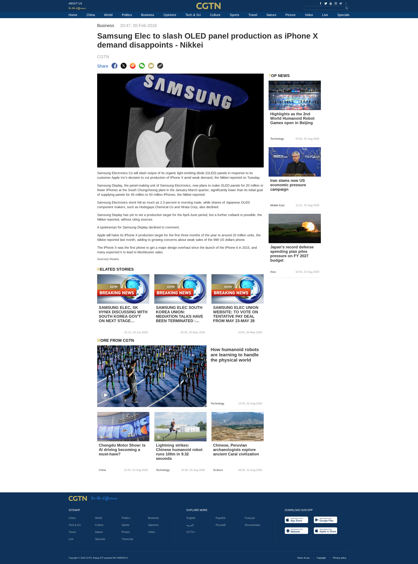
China (91, 15)
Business (147, 15)
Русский (220, 525)
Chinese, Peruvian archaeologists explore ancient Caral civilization (236, 449)
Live (325, 15)
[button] (105, 395)
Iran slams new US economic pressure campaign (288, 184)
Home (73, 15)
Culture (215, 15)
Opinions (169, 15)
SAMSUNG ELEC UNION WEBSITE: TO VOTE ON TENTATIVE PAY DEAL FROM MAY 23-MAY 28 (235, 314)
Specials (343, 15)
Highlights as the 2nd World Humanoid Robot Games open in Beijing (292, 118)
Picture (290, 15)
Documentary (252, 525)
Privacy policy (339, 558)
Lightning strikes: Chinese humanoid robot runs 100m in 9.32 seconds (179, 452)
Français (250, 518)
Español (220, 518)
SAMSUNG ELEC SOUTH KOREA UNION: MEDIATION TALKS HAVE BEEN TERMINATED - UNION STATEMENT (179, 314)
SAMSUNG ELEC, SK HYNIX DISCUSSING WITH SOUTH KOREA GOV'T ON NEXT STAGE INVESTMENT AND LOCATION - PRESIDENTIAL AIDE (123, 314)
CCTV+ (190, 532)
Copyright (321, 558)
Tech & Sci (193, 15)
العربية (190, 525)
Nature (271, 15)
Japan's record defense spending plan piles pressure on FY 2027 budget (292, 253)
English (190, 518)
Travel (252, 15)
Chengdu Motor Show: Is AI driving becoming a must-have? (122, 449)
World (108, 15)
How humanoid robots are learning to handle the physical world (235, 355)
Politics (127, 15)
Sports (234, 15)
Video (309, 15)
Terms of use (303, 558)
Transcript (127, 539)
